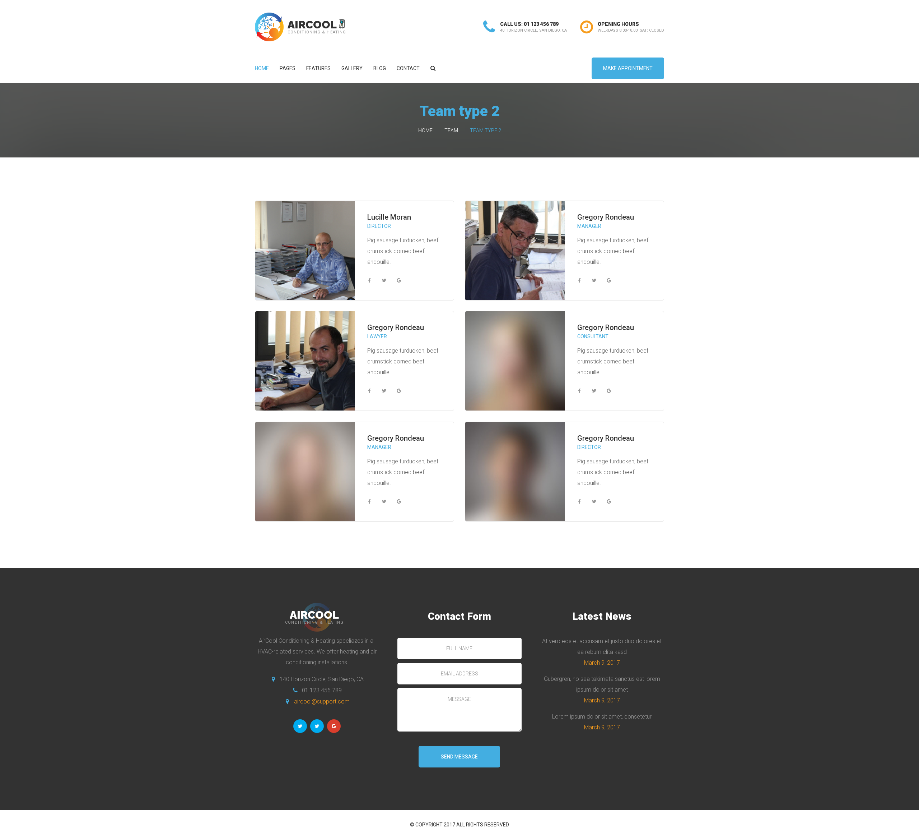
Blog (379, 68)
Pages (287, 68)
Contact (408, 68)
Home (262, 68)
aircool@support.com (322, 701)
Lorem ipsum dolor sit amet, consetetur (602, 716)
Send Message (459, 757)
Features (318, 68)
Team (451, 130)
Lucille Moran (389, 217)
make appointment (628, 68)
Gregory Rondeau (605, 217)
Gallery (352, 68)
